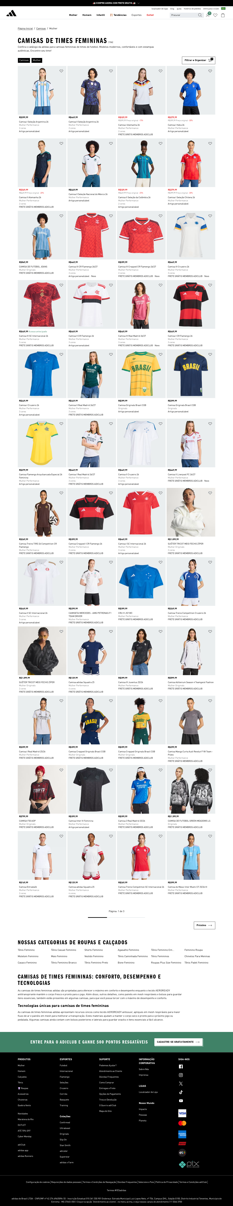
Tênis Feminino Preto (96, 963)
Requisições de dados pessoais (66, 1182)
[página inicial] (11, 13)
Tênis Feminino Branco (64, 963)
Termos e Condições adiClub (193, 1182)
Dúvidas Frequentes (127, 1182)
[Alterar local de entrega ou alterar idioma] (223, 8)
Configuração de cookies (38, 1182)
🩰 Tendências (118, 15)
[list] (100, 60)
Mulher (73, 15)
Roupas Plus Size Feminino (166, 963)
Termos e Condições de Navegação (99, 1182)
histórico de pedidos (192, 9)
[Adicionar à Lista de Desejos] (61, 71)
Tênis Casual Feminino (63, 950)
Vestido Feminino (93, 956)
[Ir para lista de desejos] (215, 15)
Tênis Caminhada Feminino (133, 956)
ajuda (179, 9)
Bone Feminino (126, 963)
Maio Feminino (59, 956)
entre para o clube (211, 9)
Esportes (137, 15)
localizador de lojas (160, 9)
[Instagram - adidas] (196, 1075)
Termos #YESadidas (116, 1190)
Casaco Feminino (27, 963)
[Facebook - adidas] (196, 1067)
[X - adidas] (196, 1084)
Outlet (150, 15)
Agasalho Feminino (128, 950)
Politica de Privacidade (166, 1182)
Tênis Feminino (26, 950)
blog (172, 9)
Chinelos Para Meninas (197, 956)
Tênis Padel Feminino (196, 963)
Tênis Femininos (160, 956)
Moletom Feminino (28, 956)
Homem (86, 15)
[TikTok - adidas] (196, 1092)
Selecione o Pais (146, 1182)
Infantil (101, 15)
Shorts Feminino (93, 950)
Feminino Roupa (193, 950)
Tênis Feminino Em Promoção (161, 950)
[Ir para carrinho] (223, 15)
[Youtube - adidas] (196, 1101)
